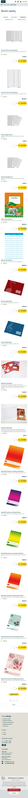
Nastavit (14, 793)
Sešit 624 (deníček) (6, 428)
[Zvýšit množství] (14, 60)
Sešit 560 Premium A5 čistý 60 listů (10, 512)
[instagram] (5, 745)
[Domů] (2, 4)
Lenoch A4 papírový (7, 177)
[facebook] (3, 745)
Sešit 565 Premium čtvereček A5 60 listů (12, 553)
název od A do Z (22, 19)
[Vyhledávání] (15, 1)
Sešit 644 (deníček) (6, 383)
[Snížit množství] (14, 62)
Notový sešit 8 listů (6, 342)
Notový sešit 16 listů (6, 301)
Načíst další (14, 694)
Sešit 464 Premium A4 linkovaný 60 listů (12, 471)
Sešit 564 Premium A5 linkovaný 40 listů (12, 595)
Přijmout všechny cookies (14, 789)
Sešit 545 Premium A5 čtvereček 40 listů (12, 636)
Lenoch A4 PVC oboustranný (9, 92)
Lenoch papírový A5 (6, 134)
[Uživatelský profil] (20, 1)
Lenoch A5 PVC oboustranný (9, 50)
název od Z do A (9, 19)
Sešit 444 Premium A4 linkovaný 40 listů (12, 679)
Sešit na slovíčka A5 (6, 219)
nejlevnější (14, 17)
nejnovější (23, 17)
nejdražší (5, 17)
